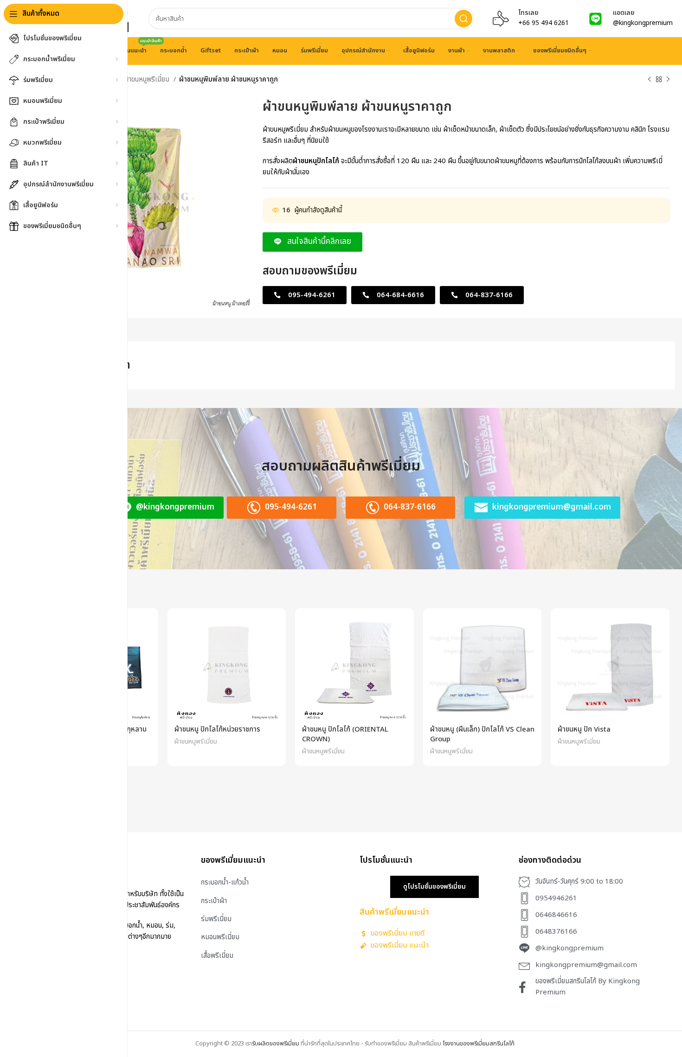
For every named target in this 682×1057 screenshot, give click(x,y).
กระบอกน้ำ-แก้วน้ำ (225, 882)
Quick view (144, 630)
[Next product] (668, 79)
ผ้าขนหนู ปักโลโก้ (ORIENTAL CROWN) (345, 734)
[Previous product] (649, 79)
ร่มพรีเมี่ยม (216, 919)
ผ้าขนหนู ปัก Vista (584, 729)
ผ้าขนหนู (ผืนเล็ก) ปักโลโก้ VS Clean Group (482, 734)
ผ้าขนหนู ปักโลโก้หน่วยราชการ (217, 729)
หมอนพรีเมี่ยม (220, 937)
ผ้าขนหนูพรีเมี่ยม (147, 79)
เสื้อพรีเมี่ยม (217, 955)
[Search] (463, 18)
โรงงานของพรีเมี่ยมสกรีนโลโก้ (479, 1043)
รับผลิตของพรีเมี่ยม (275, 1043)
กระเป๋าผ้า (214, 901)
